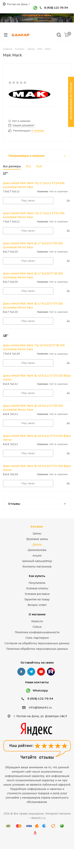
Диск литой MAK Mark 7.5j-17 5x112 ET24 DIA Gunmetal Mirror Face (33, 185)
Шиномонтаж (37, 550)
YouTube (41, 672)
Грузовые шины (37, 539)
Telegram (31, 672)
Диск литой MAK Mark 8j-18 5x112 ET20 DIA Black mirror (37, 377)
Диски (37, 544)
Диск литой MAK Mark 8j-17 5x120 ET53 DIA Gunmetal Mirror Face (33, 305)
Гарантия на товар (37, 599)
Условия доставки (37, 594)
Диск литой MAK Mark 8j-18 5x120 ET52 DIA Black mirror (37, 468)
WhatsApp (40, 690)
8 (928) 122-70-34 (55, 7)
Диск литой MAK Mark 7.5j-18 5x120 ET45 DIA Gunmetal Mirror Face (34, 347)
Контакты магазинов (37, 566)
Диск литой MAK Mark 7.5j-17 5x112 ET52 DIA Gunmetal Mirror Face (33, 215)
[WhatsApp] (35, 8)
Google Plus (51, 672)
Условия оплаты (37, 588)
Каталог (37, 526)
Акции (37, 555)
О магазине (37, 614)
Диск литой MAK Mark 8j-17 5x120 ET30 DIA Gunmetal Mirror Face (33, 245)
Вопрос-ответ (37, 605)
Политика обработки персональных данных (37, 649)
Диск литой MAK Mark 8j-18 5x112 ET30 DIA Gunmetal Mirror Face (33, 407)
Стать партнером (37, 638)
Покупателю (37, 583)
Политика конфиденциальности (37, 632)
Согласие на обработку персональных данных (37, 643)
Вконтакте (21, 672)
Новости (37, 621)
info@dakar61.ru (40, 707)
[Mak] (33, 94)
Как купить (37, 576)
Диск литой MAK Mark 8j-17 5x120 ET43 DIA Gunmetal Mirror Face (33, 275)
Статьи (37, 627)
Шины (37, 533)
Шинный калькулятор (37, 561)
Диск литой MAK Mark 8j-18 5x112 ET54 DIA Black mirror (37, 438)
